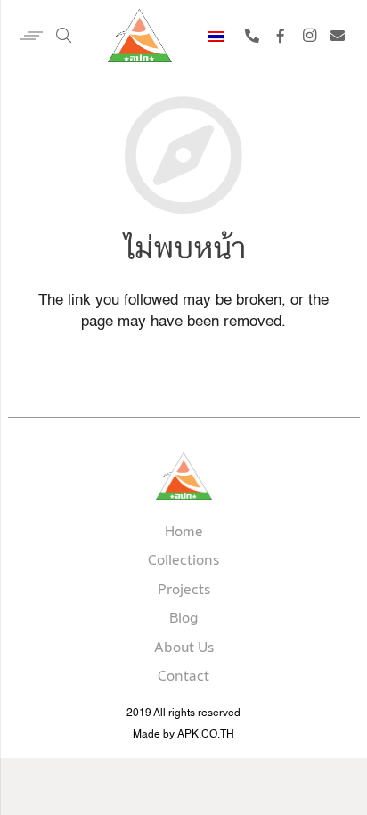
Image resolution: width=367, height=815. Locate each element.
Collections (183, 560)
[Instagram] (309, 35)
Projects (184, 589)
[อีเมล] (337, 35)
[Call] (252, 35)
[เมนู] (22, 35)
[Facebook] (280, 35)
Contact (183, 676)
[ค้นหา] (62, 35)
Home (184, 531)
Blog (184, 618)
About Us (184, 647)
